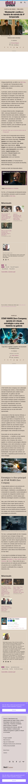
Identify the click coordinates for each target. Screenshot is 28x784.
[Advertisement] (14, 66)
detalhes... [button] (19, 776)
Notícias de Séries (10, 9)
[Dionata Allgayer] (6, 247)
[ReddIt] (20, 47)
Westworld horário (5, 268)
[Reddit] (19, 761)
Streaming (20, 9)
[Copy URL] (23, 47)
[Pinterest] (11, 47)
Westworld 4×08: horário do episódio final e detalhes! (6, 233)
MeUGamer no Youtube (12, 188)
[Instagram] (6, 259)
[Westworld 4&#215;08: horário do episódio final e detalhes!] (6, 226)
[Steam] (23, 761)
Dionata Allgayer (15, 43)
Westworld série (12, 268)
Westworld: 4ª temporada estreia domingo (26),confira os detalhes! (6, 216)
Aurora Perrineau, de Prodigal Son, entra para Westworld (17, 216)
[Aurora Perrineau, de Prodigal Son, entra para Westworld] (18, 209)
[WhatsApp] (14, 47)
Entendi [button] (14, 780)
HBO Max (23, 82)
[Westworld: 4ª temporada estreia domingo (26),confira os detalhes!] (6, 209)
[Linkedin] (17, 47)
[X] (7, 47)
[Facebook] (4, 47)
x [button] (26, 773)
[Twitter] (13, 761)
